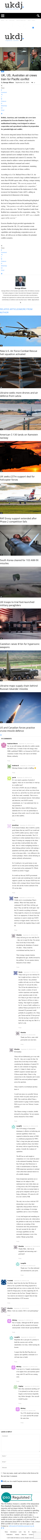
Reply (8, 760)
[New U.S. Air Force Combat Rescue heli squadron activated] (20, 331)
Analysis (34, 1532)
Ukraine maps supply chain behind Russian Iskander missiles (19, 687)
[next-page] (1, 735)
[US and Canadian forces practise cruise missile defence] (20, 707)
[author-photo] (20, 281)
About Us (24, 1534)
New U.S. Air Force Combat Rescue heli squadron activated (18, 352)
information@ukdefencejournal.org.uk (21, 1526)
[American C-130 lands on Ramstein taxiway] (20, 414)
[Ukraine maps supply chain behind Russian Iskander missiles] (20, 665)
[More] (20, 114)
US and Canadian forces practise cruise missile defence (17, 729)
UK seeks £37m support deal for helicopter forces (17, 478)
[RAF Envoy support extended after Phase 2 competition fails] (20, 498)
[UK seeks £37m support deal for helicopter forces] (20, 456)
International (13, 1532)
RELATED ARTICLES (10, 309)
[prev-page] (0, 735)
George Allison (8, 82)
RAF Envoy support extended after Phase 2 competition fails (18, 520)
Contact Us (32, 1534)
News (6, 1532)
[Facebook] (1, 1528)
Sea (25, 1532)
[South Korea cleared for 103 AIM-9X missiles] (20, 540)
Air (2, 71)
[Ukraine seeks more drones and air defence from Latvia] (20, 372)
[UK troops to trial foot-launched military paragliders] (20, 582)
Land (20, 1532)
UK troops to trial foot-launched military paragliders (17, 603)
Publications (10, 1534)
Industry (17, 1534)
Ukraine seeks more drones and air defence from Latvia (19, 394)
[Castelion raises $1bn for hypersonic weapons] (20, 624)
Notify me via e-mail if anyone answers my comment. (20, 1481)
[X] (20, 302)
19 (34, 82)
